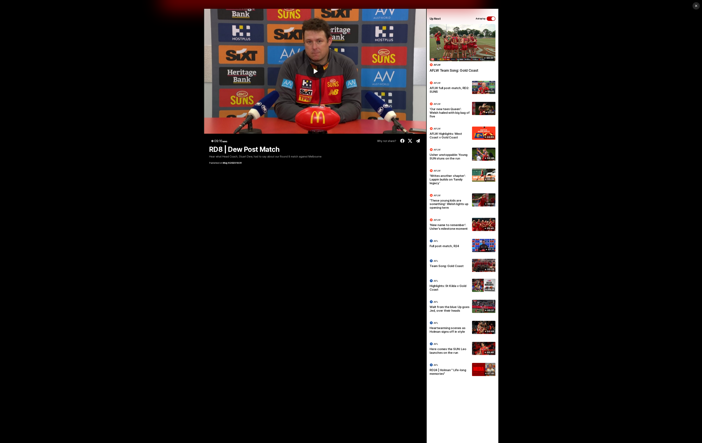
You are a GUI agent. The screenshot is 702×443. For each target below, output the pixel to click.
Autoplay (481, 18)
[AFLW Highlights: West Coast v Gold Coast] (462, 133)
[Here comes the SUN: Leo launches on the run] (462, 349)
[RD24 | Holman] (462, 370)
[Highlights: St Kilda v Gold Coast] (462, 286)
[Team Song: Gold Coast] (462, 265)
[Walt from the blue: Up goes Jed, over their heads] (462, 307)
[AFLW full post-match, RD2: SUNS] (462, 88)
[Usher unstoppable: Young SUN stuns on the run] (462, 154)
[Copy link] (418, 141)
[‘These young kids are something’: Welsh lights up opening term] (462, 202)
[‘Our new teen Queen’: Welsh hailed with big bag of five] (462, 111)
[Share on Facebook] (402, 141)
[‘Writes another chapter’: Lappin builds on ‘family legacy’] (462, 177)
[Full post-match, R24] (462, 245)
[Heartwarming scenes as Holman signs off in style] (462, 328)
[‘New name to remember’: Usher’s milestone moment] (462, 225)
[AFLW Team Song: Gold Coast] (462, 50)
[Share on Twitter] (410, 141)
